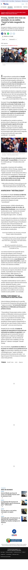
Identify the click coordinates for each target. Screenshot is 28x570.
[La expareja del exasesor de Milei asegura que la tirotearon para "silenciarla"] (24, 502)
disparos (21, 362)
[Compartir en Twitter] (5, 33)
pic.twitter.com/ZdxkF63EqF (17, 185)
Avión (16, 362)
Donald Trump (10, 362)
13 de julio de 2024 (21, 186)
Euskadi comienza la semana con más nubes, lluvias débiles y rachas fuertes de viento (13, 13)
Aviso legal (3, 552)
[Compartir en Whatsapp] (8, 33)
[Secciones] (1, 4)
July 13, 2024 (23, 99)
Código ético (3, 554)
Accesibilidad (9, 554)
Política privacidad (9, 552)
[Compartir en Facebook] (2, 33)
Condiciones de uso (17, 552)
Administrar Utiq (15, 554)
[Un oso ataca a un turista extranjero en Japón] (24, 511)
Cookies (23, 552)
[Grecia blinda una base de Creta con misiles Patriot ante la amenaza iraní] (24, 494)
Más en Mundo (7, 490)
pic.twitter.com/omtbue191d (14, 97)
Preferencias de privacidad (5, 556)
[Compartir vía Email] (14, 33)
